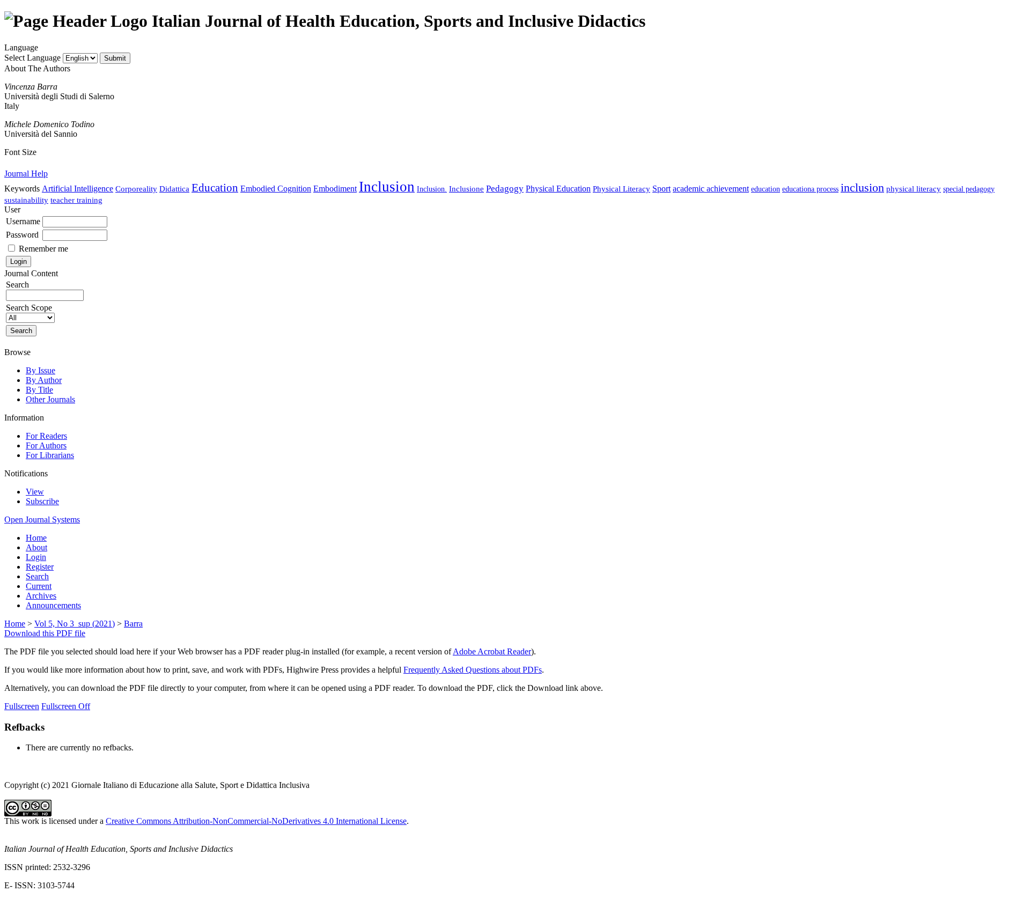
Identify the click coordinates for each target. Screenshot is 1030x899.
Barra (133, 623)
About (36, 547)
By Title (39, 389)
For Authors (46, 445)
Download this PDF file (44, 633)
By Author (44, 380)
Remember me (43, 248)
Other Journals (50, 399)
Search (37, 576)
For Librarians (50, 455)
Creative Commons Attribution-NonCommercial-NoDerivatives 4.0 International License (256, 821)
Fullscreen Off (65, 706)
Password (22, 234)
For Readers (46, 435)
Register (40, 566)
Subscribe (42, 501)
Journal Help (26, 173)
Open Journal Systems (42, 519)
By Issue (40, 370)
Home (36, 537)
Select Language (32, 57)
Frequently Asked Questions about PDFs (472, 669)
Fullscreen (21, 706)
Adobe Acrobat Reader (492, 651)
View (35, 491)
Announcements (53, 605)
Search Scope (29, 307)
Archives (41, 595)
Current (39, 586)
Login (36, 557)
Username (23, 221)
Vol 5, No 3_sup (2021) (74, 623)
